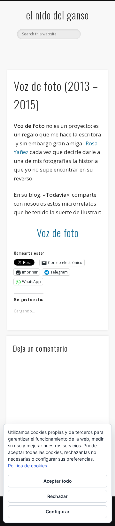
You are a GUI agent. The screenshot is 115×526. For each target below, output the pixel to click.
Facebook (30, 50)
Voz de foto (58, 232)
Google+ (70, 50)
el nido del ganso (57, 14)
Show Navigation (92, 57)
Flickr (56, 50)
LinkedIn (83, 50)
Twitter (43, 50)
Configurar (58, 511)
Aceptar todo (57, 481)
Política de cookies (27, 465)
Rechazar (57, 496)
